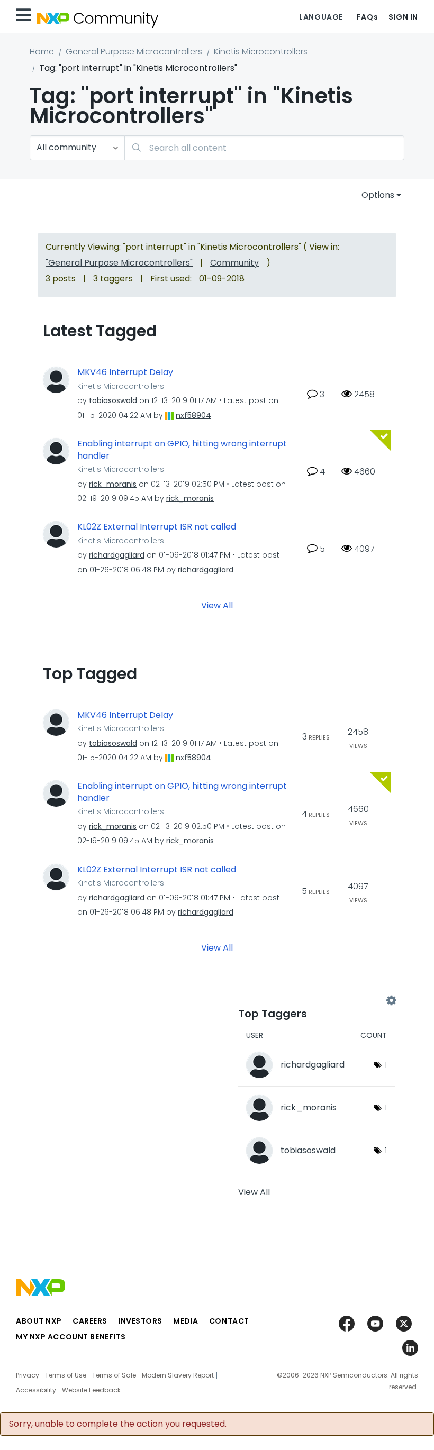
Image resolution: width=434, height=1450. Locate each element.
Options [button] (377, 195)
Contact (229, 1321)
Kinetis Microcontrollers (261, 51)
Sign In (403, 17)
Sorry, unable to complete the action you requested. (118, 1424)
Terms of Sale (114, 1375)
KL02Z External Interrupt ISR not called (156, 527)
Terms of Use (65, 1375)
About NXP (39, 1321)
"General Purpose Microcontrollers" (119, 263)
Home (42, 51)
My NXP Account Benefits (71, 1337)
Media (185, 1321)
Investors (140, 1321)
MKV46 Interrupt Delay (125, 372)
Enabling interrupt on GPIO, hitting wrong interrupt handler (182, 450)
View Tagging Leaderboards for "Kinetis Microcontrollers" (314, 1001)
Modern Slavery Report (178, 1375)
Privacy (27, 1375)
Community (234, 263)
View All (217, 605)
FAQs (367, 17)
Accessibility (36, 1390)
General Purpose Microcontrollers (134, 51)
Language (320, 17)
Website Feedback (91, 1390)
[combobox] (264, 147)
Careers (90, 1321)
